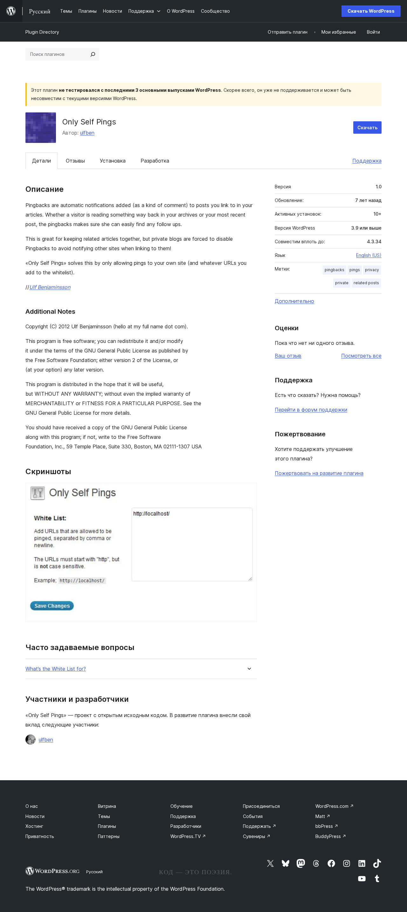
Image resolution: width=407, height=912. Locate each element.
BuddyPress (330, 836)
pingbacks (334, 269)
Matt (322, 816)
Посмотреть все (361, 355)
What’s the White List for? (55, 669)
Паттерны (109, 836)
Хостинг (34, 826)
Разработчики (185, 826)
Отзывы (75, 161)
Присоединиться (261, 806)
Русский (94, 871)
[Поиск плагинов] (92, 54)
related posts (366, 282)
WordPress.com (334, 806)
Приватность (39, 836)
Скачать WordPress (371, 11)
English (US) (369, 255)
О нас (31, 806)
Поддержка (367, 161)
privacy (372, 269)
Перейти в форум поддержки (311, 409)
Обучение (181, 806)
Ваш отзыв (288, 355)
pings (354, 269)
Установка (113, 161)
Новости (35, 816)
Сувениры (257, 836)
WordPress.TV (188, 836)
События (253, 816)
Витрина (107, 806)
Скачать (367, 127)
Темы (104, 816)
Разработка (155, 161)
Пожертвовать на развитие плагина (319, 473)
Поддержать (259, 826)
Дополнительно (294, 301)
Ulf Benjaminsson (49, 287)
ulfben (87, 133)
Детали (41, 161)
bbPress (326, 826)
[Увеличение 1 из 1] (248, 491)
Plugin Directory (42, 32)
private (341, 282)
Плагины (107, 826)
